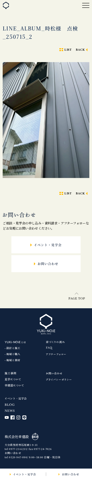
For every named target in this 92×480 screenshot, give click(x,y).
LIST (67, 50)
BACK (80, 50)
